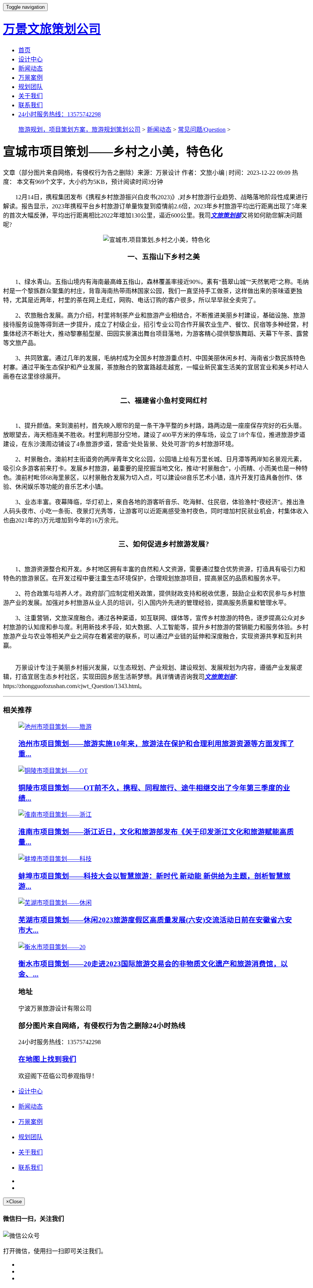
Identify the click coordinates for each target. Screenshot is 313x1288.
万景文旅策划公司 (52, 29)
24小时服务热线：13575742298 (59, 114)
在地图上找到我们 (47, 1059)
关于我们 (30, 96)
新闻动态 (30, 68)
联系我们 (30, 105)
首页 (24, 50)
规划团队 (30, 87)
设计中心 (30, 59)
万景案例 (30, 77)
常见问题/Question (202, 129)
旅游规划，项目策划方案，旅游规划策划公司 (79, 129)
